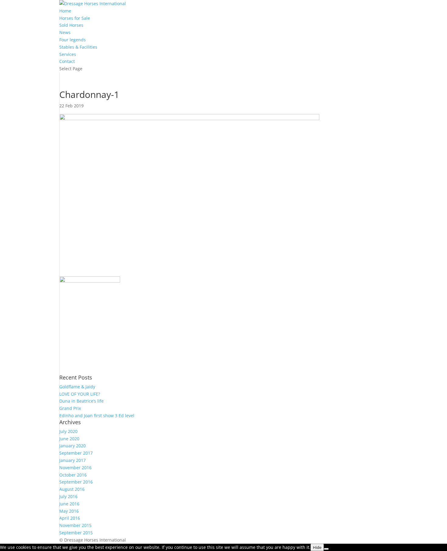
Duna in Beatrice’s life (81, 401)
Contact (67, 61)
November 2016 (75, 467)
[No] (326, 549)
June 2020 (69, 439)
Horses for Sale (74, 18)
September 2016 (76, 482)
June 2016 (69, 504)
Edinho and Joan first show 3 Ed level (96, 415)
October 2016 (73, 475)
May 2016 (69, 511)
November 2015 (75, 525)
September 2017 (76, 453)
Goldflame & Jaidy (77, 387)
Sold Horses (71, 25)
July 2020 (68, 431)
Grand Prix (70, 408)
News (65, 32)
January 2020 (72, 446)
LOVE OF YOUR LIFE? (79, 394)
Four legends (72, 40)
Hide (317, 547)
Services (67, 54)
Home (65, 11)
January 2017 (72, 460)
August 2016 (72, 489)
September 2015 (76, 532)
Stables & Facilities (78, 47)
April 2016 (69, 518)
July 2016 (68, 496)
